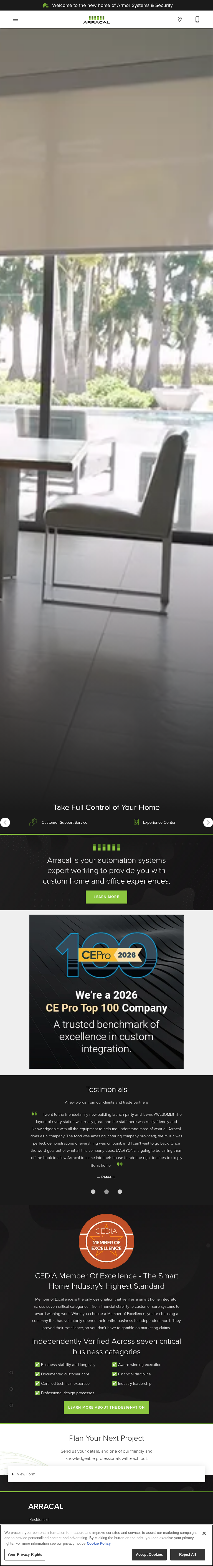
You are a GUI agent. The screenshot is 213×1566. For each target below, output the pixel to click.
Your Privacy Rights (24, 1554)
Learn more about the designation (106, 1407)
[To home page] (96, 19)
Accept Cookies (149, 1554)
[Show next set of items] (208, 822)
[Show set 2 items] (120, 1191)
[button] (15, 19)
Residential (39, 1519)
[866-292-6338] (197, 19)
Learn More (106, 896)
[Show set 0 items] (93, 1191)
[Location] (179, 19)
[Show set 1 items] (106, 1191)
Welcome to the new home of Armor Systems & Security (112, 5)
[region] (106, 1545)
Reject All (187, 1554)
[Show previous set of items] (5, 822)
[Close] (204, 1533)
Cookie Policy (99, 1543)
